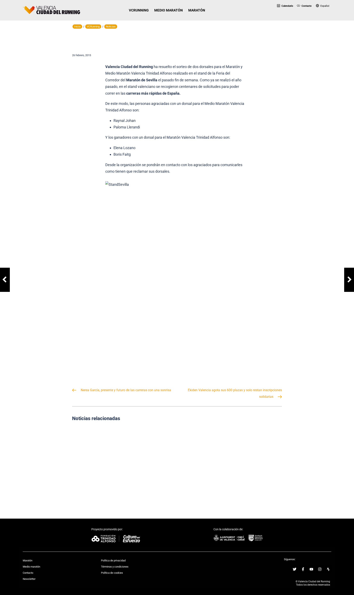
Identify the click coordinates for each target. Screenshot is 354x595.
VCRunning (93, 26)
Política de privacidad (113, 560)
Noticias (111, 26)
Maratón (27, 560)
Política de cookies (112, 572)
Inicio (77, 26)
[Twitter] (294, 569)
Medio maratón (31, 566)
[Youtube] (311, 569)
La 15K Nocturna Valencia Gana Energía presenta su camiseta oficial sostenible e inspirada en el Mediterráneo (177, 463)
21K (305, 17)
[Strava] (328, 569)
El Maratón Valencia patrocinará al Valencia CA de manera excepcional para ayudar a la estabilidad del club (249, 463)
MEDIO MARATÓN (168, 10)
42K (321, 17)
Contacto (306, 6)
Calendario (287, 6)
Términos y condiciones (114, 566)
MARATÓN (196, 10)
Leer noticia (104, 482)
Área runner (340, 17)
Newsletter (29, 578)
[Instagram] (319, 569)
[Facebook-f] (303, 569)
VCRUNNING (139, 10)
